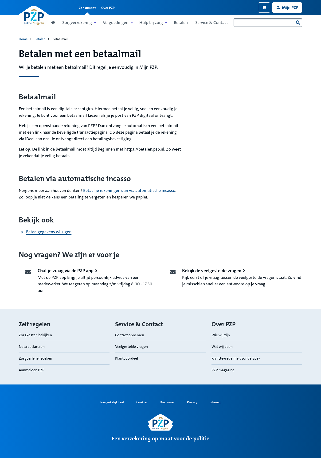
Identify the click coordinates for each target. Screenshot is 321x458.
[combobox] (268, 23)
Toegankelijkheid (112, 402)
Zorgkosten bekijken (35, 335)
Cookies (142, 402)
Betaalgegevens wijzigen (48, 232)
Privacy (192, 402)
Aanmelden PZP (31, 370)
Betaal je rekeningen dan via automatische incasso (129, 190)
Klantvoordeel (126, 358)
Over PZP (108, 8)
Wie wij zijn (220, 335)
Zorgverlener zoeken (35, 358)
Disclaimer (167, 402)
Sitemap (215, 402)
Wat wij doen (222, 346)
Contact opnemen (129, 335)
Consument (87, 8)
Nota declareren (32, 346)
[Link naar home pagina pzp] (34, 16)
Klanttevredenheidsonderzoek (235, 358)
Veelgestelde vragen (131, 346)
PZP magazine (222, 370)
